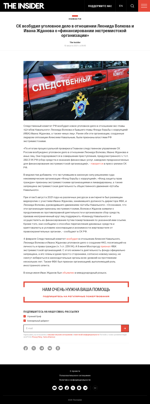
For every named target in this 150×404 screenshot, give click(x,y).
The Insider (75, 42)
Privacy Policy (37, 337)
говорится (97, 163)
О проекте (75, 371)
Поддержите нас (100, 6)
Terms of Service (49, 337)
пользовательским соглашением (60, 335)
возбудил (72, 238)
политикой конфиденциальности (86, 335)
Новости (75, 19)
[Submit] (125, 328)
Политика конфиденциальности (75, 379)
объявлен (68, 272)
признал (105, 246)
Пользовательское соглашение (75, 375)
